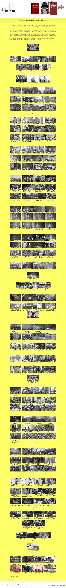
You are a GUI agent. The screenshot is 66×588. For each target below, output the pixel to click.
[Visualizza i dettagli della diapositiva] (35, 8)
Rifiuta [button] (58, 585)
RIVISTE (61, 5)
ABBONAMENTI (61, 9)
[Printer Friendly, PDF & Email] (14, 576)
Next (38, 8)
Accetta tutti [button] (62, 585)
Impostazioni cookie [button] (52, 585)
